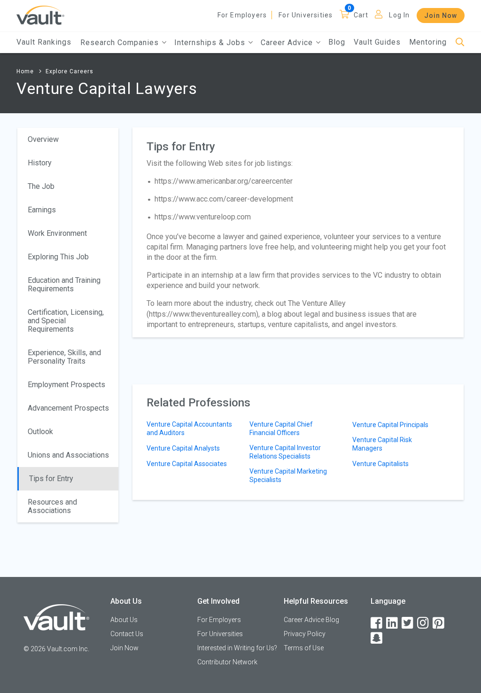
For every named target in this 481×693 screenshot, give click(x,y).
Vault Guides (377, 42)
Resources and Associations (52, 506)
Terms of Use (304, 648)
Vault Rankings (43, 42)
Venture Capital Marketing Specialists (288, 475)
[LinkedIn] (392, 623)
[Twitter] (408, 623)
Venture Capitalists (380, 463)
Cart (361, 15)
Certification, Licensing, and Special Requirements (66, 321)
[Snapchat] (377, 638)
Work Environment (57, 233)
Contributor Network (227, 662)
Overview (43, 139)
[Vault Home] (40, 14)
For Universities (306, 15)
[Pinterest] (439, 623)
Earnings (42, 209)
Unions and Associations (68, 455)
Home (25, 71)
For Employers (242, 15)
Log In (399, 15)
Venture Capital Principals (390, 424)
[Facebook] (377, 623)
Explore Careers (69, 71)
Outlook (40, 431)
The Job (41, 186)
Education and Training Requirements (64, 284)
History (40, 162)
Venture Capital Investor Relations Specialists (285, 452)
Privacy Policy (305, 634)
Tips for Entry (51, 478)
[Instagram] (423, 623)
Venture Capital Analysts (183, 448)
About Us (124, 619)
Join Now (440, 15)
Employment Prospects (66, 384)
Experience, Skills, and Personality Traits (64, 357)
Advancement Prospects (68, 408)
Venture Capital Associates (187, 463)
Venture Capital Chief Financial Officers (281, 428)
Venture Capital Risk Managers (382, 444)
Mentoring (428, 42)
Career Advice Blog (311, 619)
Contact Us (126, 634)
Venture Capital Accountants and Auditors (189, 428)
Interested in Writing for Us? (237, 648)
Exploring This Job (58, 256)
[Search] (460, 42)
